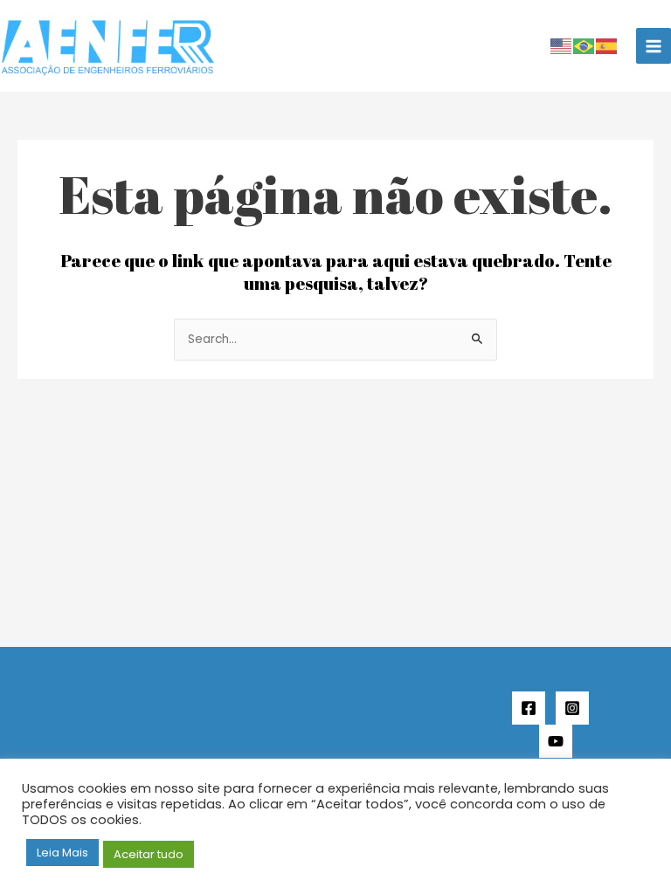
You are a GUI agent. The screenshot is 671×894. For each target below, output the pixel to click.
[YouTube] (555, 741)
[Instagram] (572, 708)
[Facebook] (528, 708)
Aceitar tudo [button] (148, 854)
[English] (561, 46)
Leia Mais (62, 852)
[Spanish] (607, 46)
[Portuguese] (584, 46)
